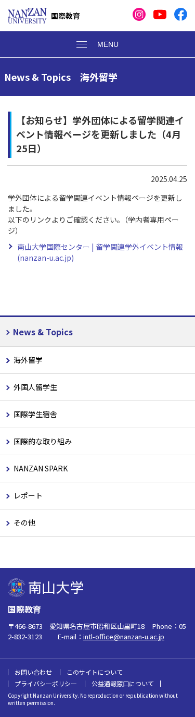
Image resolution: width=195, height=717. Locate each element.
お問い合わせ (33, 671)
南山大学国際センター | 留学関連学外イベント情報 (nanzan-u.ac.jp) (100, 252)
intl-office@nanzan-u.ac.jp (123, 636)
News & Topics (43, 331)
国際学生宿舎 (35, 414)
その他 (24, 522)
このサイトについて (95, 671)
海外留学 (28, 360)
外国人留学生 (35, 387)
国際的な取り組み (43, 441)
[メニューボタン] (97, 44)
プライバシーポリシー (46, 683)
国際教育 (65, 15)
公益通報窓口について (123, 683)
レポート (28, 495)
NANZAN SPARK (41, 468)
